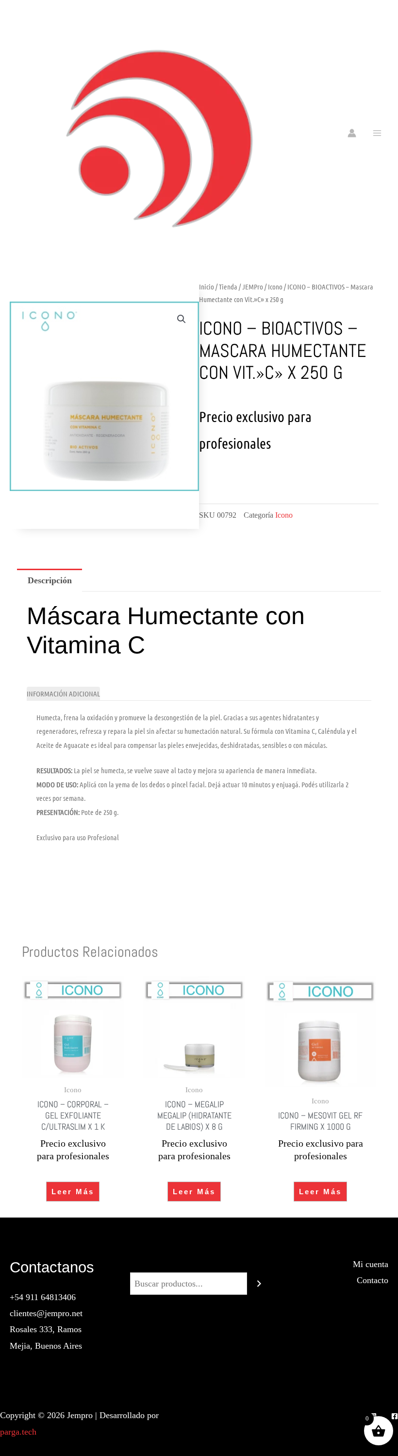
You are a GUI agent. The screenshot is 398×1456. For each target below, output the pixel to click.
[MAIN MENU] (377, 133)
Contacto (372, 1280)
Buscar (199, 1264)
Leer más (72, 1191)
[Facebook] (394, 1416)
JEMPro (252, 286)
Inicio (206, 286)
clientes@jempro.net (46, 1313)
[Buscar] (259, 1283)
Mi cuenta (370, 1264)
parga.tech (18, 1432)
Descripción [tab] (50, 580)
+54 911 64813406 (43, 1297)
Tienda (228, 286)
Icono (275, 286)
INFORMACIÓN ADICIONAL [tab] (63, 693)
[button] (181, 319)
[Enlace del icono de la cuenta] (352, 133)
